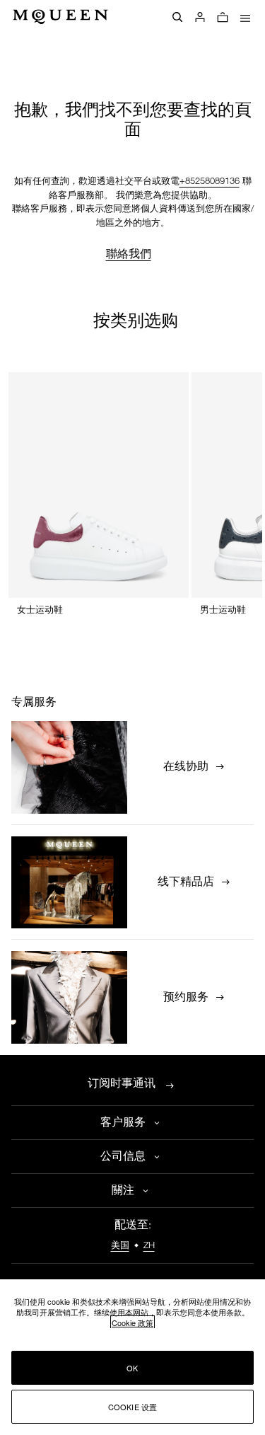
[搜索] (177, 16)
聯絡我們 (128, 254)
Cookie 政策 (132, 1322)
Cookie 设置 (133, 1406)
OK (132, 1367)
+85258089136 (209, 181)
